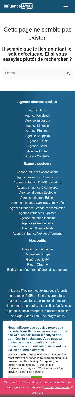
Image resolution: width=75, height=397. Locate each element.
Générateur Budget (38, 254)
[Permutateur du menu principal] (66, 6)
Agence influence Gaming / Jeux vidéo (37, 202)
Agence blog (37, 110)
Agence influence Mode (37, 228)
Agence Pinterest (37, 130)
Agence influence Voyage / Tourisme (37, 233)
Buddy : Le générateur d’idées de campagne (37, 269)
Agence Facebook (37, 115)
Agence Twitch (38, 146)
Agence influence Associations (37, 172)
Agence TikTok (38, 141)
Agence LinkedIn (37, 125)
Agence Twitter (37, 151)
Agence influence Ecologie (37, 192)
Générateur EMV (37, 259)
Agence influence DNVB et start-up (37, 182)
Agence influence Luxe (37, 223)
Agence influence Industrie (37, 218)
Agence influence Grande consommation (37, 208)
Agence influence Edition (37, 197)
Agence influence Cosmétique (37, 177)
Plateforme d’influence (37, 249)
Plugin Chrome (37, 264)
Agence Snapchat (37, 136)
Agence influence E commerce (37, 187)
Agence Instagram (37, 120)
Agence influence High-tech (38, 213)
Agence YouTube (37, 156)
